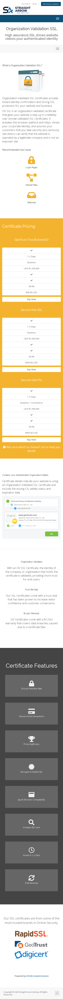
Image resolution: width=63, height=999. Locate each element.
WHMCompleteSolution (37, 976)
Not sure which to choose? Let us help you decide (33, 449)
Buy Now (31, 299)
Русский (25, 4)
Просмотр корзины (51, 4)
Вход (35, 4)
